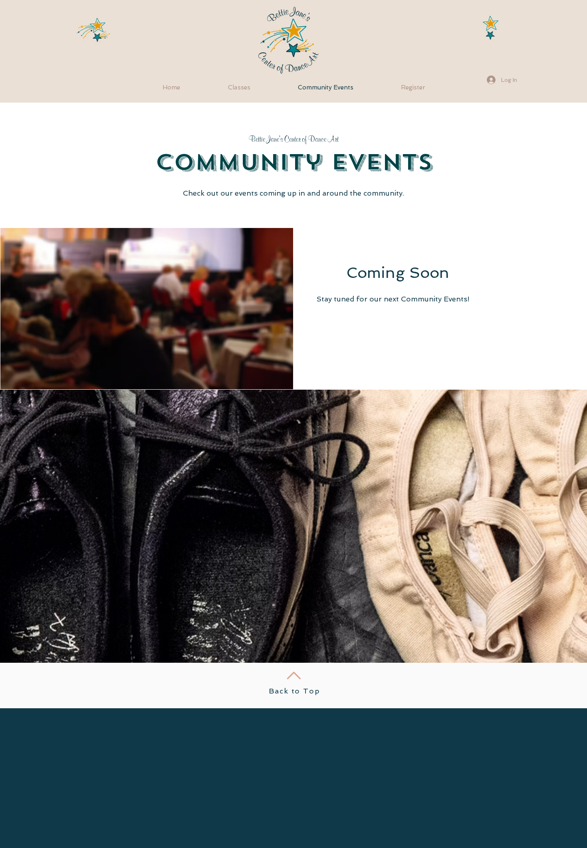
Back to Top (294, 691)
